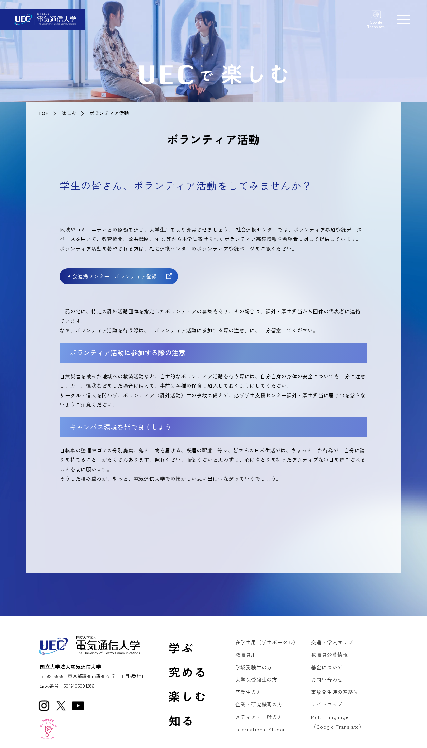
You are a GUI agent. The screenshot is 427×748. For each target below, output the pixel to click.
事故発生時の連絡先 (334, 691)
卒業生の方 (248, 691)
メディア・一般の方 (259, 716)
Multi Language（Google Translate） (337, 721)
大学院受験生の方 (256, 679)
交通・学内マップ (332, 642)
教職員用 (245, 654)
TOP (43, 113)
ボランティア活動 (109, 113)
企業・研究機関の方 (259, 704)
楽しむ (69, 113)
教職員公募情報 (329, 654)
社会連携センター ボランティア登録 (112, 276)
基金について (327, 667)
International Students (263, 729)
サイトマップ (327, 704)
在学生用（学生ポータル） (267, 642)
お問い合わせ (327, 679)
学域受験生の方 (253, 667)
